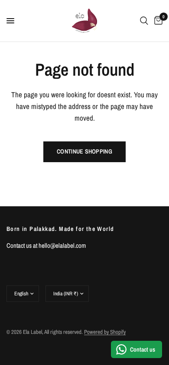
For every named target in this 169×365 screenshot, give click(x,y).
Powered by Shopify (105, 332)
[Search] (144, 21)
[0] (156, 21)
